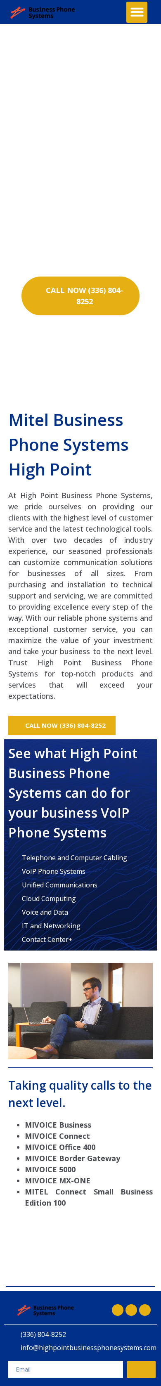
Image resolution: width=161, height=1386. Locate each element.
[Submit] (141, 1369)
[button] (136, 12)
